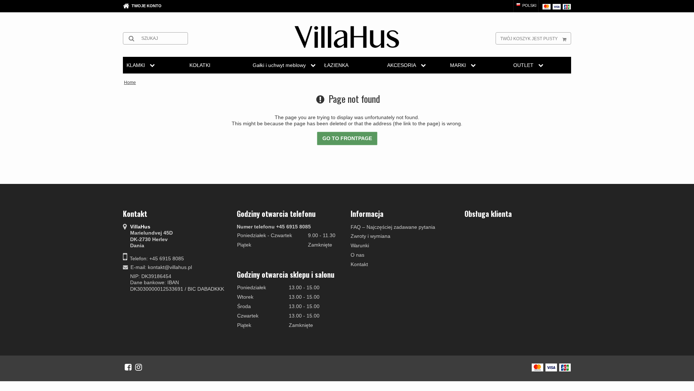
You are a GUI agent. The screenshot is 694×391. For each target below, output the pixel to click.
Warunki (360, 245)
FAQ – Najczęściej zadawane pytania (393, 227)
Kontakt (359, 264)
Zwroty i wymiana (370, 236)
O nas (357, 255)
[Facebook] (128, 367)
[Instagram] (138, 367)
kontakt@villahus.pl (170, 267)
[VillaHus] (347, 37)
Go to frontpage (347, 138)
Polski (528, 5)
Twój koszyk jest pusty (529, 38)
